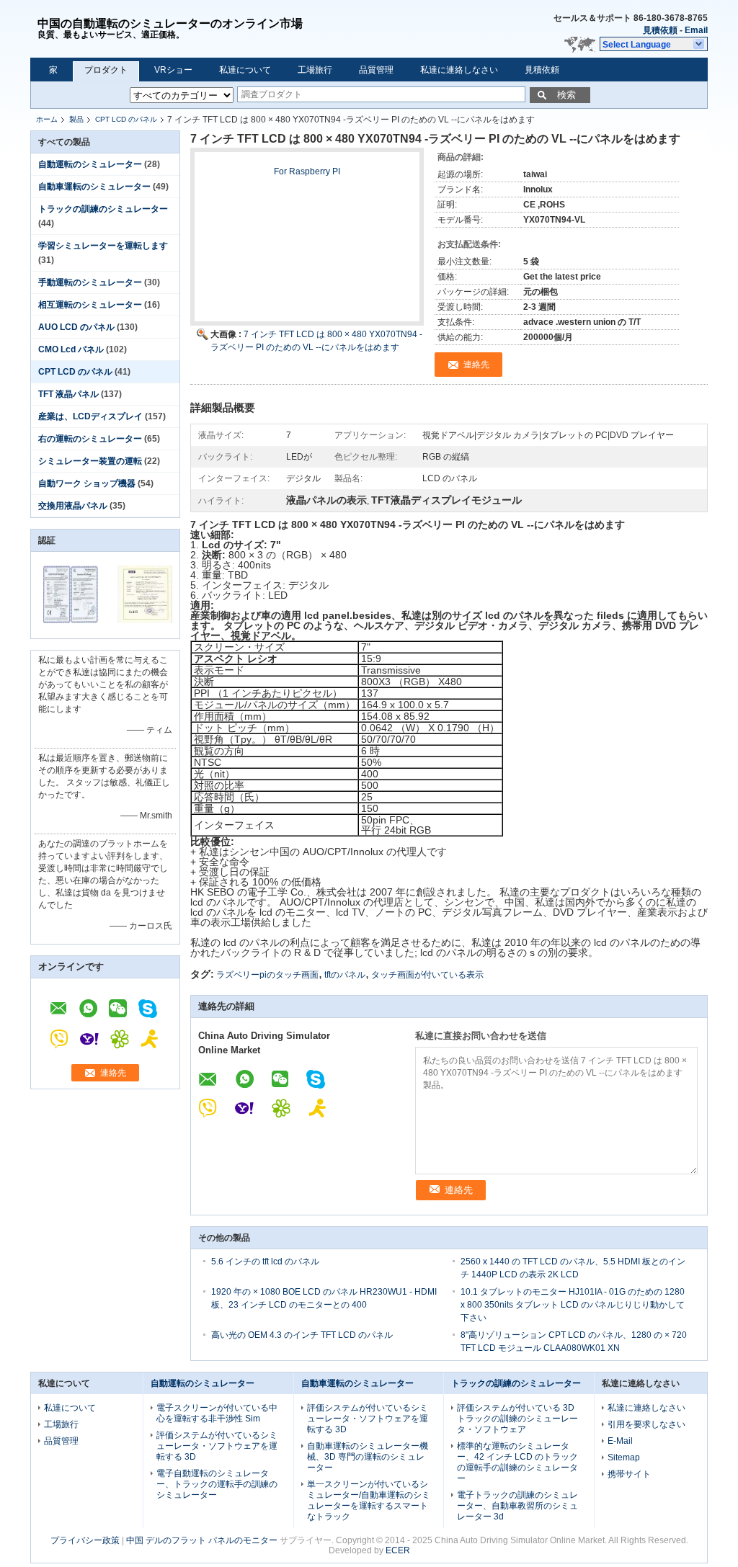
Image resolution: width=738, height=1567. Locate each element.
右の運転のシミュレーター (90, 439)
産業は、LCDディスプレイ (90, 416)
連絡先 (113, 1073)
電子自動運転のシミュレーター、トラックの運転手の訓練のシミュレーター (216, 1484)
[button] (654, 44)
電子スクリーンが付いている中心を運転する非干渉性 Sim (216, 1413)
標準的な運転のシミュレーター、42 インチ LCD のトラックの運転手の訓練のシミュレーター (517, 1462)
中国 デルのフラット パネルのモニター (201, 1540)
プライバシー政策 (85, 1540)
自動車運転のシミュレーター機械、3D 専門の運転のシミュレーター (367, 1457)
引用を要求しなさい (646, 1424)
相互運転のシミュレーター (90, 305)
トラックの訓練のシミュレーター (103, 209)
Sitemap (624, 1457)
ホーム (47, 119)
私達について (245, 70)
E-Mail (620, 1441)
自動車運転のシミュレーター (94, 187)
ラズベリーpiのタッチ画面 (267, 975)
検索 (566, 94)
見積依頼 (660, 30)
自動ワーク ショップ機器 (86, 483)
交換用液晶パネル (72, 506)
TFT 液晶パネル (68, 394)
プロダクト (106, 70)
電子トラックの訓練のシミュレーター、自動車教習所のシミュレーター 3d (517, 1506)
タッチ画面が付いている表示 (427, 975)
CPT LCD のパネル (126, 119)
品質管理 (376, 70)
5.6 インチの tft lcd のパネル (265, 1261)
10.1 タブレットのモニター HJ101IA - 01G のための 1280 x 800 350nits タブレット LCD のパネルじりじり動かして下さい (573, 1305)
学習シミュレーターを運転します (103, 246)
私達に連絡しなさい (459, 70)
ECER (398, 1550)
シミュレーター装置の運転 (90, 461)
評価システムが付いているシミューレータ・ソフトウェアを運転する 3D (216, 1446)
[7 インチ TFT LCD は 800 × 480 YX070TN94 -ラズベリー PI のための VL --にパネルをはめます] (307, 243)
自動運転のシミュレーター (90, 164)
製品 (76, 119)
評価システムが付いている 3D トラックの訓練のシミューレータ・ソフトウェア (517, 1418)
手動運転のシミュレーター (90, 282)
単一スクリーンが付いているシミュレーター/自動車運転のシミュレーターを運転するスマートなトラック (368, 1500)
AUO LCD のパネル (76, 327)
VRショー (173, 70)
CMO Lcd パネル (71, 349)
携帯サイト (629, 1474)
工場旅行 (315, 70)
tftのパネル (344, 975)
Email (696, 30)
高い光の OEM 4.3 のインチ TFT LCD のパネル (302, 1335)
